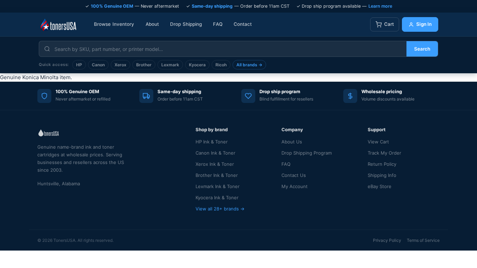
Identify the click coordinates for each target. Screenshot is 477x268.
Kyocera (197, 64)
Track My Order (384, 153)
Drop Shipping (186, 24)
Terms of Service (423, 240)
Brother (144, 64)
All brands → (249, 64)
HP (79, 64)
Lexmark (170, 64)
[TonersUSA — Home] (58, 24)
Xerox (120, 64)
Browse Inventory (114, 24)
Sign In (424, 24)
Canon (98, 64)
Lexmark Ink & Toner (218, 186)
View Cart (378, 141)
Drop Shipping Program (306, 153)
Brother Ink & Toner (217, 175)
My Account (294, 186)
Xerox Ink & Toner (215, 164)
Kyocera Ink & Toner (217, 197)
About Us (291, 141)
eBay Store (379, 186)
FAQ (217, 24)
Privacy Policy (387, 240)
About (152, 24)
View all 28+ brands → (220, 208)
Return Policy (382, 164)
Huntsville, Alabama (58, 183)
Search (422, 49)
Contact (243, 24)
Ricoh (221, 64)
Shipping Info (382, 175)
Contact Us (293, 175)
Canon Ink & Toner (215, 153)
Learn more (380, 6)
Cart (389, 24)
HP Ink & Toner (212, 141)
